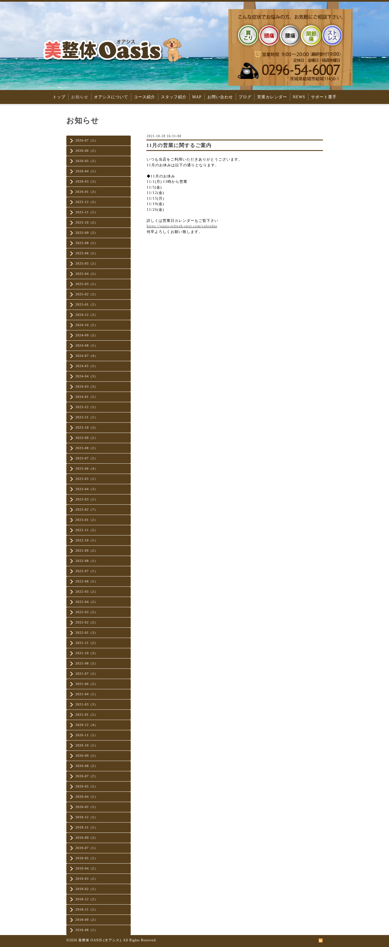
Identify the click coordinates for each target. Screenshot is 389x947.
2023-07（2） (86, 458)
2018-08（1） (86, 930)
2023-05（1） (86, 478)
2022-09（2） (86, 550)
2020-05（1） (86, 786)
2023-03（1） (86, 499)
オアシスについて (111, 97)
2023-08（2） (86, 448)
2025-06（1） (86, 253)
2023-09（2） (86, 437)
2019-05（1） (86, 858)
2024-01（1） (86, 396)
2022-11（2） (86, 530)
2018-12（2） (86, 899)
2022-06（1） (86, 581)
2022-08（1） (86, 561)
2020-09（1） (86, 755)
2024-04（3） (86, 376)
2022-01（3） (86, 632)
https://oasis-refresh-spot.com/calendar (182, 226)
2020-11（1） (86, 735)
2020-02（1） (86, 807)
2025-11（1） (86, 212)
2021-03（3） (86, 704)
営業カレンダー (272, 97)
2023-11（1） (86, 417)
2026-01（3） (86, 191)
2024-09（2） (86, 335)
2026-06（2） (86, 150)
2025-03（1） (86, 284)
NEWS (299, 97)
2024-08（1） (86, 345)
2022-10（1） (86, 540)
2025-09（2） (86, 232)
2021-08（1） (86, 663)
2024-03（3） (86, 386)
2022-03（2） (86, 612)
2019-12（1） (86, 817)
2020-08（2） (86, 766)
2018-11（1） (86, 909)
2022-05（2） (86, 591)
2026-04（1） (86, 171)
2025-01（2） (86, 304)
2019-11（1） (86, 827)
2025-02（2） (86, 294)
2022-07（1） (86, 571)
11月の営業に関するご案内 (179, 145)
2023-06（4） (86, 468)
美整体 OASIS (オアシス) (99, 940)
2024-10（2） (86, 325)
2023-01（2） (86, 519)
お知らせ (79, 97)
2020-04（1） (86, 796)
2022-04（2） (86, 602)
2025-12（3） (86, 202)
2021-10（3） (86, 653)
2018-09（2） (86, 919)
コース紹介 (144, 97)
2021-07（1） (86, 673)
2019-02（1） (86, 889)
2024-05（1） (86, 366)
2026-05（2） (86, 161)
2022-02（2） (86, 622)
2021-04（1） (86, 694)
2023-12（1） (86, 407)
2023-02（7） (86, 509)
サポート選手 (324, 97)
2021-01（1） (86, 714)
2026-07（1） (86, 140)
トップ (59, 97)
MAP (197, 97)
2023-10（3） (86, 427)
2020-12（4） (86, 725)
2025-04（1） (86, 273)
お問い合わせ (220, 97)
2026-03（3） (86, 181)
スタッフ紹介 (174, 97)
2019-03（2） (86, 878)
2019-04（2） (86, 868)
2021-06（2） (86, 684)
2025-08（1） (86, 243)
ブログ (245, 97)
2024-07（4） (86, 355)
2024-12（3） (86, 314)
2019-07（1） (86, 848)
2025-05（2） (86, 263)
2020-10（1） (86, 745)
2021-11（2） (86, 643)
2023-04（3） (86, 489)
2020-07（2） (86, 776)
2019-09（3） (86, 837)
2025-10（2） (86, 222)
